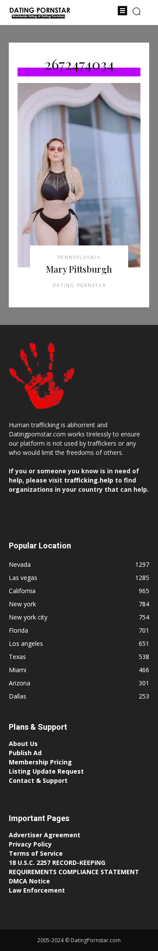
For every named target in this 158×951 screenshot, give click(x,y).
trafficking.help (88, 480)
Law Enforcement (37, 890)
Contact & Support (38, 780)
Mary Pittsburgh (79, 269)
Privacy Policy (30, 844)
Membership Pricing (40, 762)
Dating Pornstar (79, 285)
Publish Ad (25, 753)
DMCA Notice (29, 881)
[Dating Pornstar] (39, 13)
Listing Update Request (46, 771)
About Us (23, 743)
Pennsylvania (79, 257)
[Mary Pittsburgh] (79, 175)
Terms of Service (36, 853)
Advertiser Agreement (44, 835)
